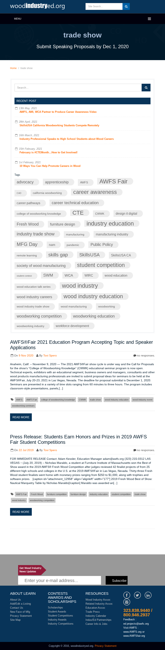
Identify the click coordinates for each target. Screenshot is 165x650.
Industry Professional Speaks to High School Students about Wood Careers (67, 138)
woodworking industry (30, 326)
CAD (19, 193)
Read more (20, 417)
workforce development (72, 326)
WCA (69, 275)
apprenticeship (57, 182)
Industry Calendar (96, 615)
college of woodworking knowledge (39, 213)
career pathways (28, 203)
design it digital (126, 213)
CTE (78, 213)
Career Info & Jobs (96, 623)
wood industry (80, 285)
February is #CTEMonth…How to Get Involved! (48, 152)
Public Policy (102, 244)
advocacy (25, 182)
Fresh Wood (28, 224)
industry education (110, 223)
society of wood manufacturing (41, 265)
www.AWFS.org (132, 631)
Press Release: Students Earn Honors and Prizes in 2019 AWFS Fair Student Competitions (78, 439)
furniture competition (57, 494)
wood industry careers (34, 297)
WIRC (89, 275)
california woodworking (47, 192)
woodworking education (94, 316)
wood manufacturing (74, 306)
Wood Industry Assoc (98, 599)
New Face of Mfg (20, 611)
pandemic (73, 245)
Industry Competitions (60, 623)
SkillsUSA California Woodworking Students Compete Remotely (59, 125)
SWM (48, 275)
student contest (24, 276)
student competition (101, 265)
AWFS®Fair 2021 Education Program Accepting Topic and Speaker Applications (81, 344)
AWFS (84, 182)
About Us (15, 599)
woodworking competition (39, 316)
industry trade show (36, 233)
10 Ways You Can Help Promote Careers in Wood (50, 165)
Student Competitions (60, 615)
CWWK (99, 213)
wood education (116, 275)
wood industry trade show (33, 306)
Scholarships (55, 607)
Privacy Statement (21, 615)
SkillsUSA (89, 254)
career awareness (95, 192)
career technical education (75, 203)
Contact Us (16, 607)
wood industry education (93, 296)
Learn (38, 6)
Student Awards (57, 611)
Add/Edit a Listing (20, 603)
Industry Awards (57, 619)
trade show (95, 399)
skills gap (58, 254)
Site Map (15, 619)
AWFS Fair (113, 181)
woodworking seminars (23, 405)
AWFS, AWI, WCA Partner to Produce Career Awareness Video (58, 111)
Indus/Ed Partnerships (98, 619)
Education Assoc (95, 607)
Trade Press (93, 611)
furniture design (62, 224)
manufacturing (75, 234)
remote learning (27, 255)
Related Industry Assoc (99, 603)
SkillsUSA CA (121, 255)
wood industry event (142, 399)
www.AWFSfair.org (134, 635)
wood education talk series (34, 286)
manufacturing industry (112, 234)
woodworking (106, 306)
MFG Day (27, 244)
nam (52, 245)
